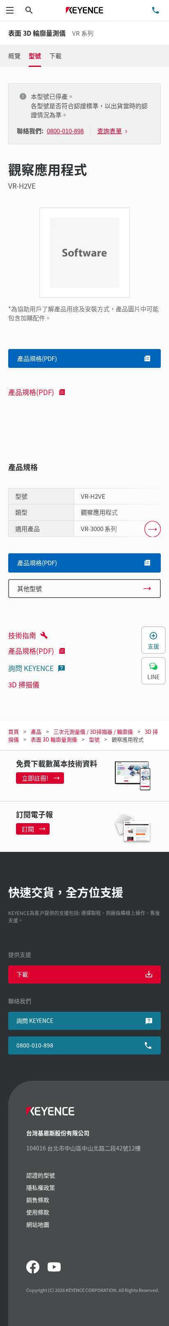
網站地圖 (37, 1224)
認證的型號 (40, 1175)
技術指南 (22, 635)
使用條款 (37, 1212)
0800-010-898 (34, 1045)
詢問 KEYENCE (31, 668)
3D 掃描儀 (23, 684)
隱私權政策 (40, 1187)
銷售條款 (37, 1200)
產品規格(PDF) (31, 392)
